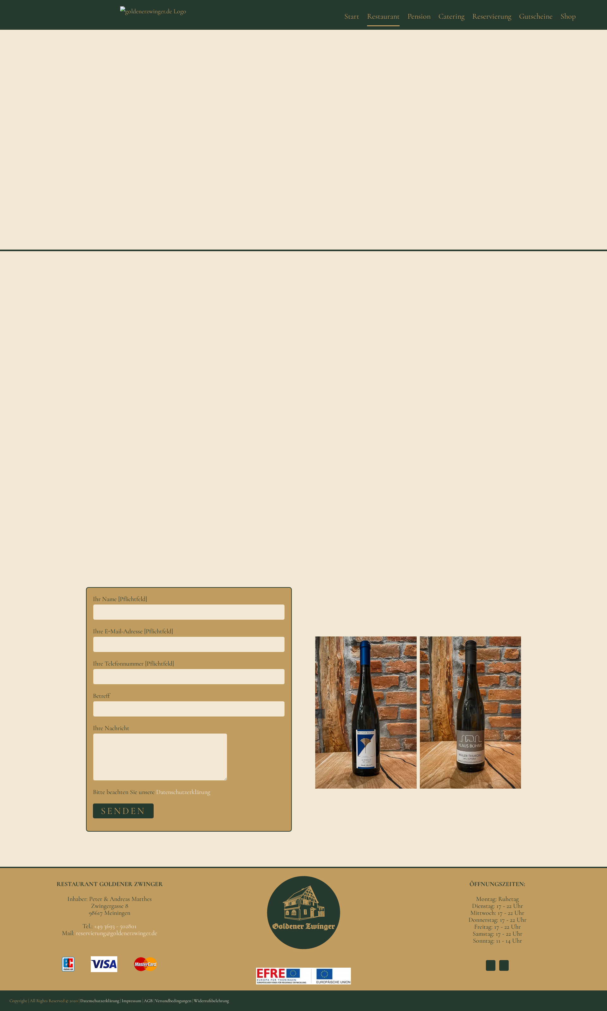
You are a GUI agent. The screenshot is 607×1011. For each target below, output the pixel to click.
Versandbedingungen (173, 1000)
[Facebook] (490, 965)
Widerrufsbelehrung (211, 1000)
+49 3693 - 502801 (115, 926)
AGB (148, 1000)
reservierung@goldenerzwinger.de (116, 933)
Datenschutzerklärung (183, 792)
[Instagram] (504, 965)
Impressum (131, 1000)
